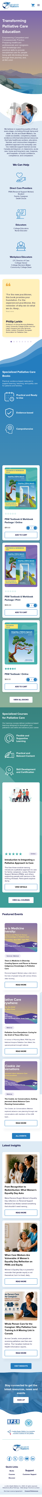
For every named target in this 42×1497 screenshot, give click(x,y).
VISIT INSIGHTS (21, 1366)
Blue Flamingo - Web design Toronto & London (25, 1488)
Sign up (21, 1400)
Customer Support (29, 1474)
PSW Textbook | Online (16, 674)
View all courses (21, 900)
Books (12, 1471)
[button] (11, 342)
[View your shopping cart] (32, 5)
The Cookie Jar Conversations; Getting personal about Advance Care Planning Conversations (21, 1101)
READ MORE (21, 985)
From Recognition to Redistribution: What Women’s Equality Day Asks (21, 1190)
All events (21, 1136)
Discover (12, 1478)
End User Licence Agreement (13, 1491)
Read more (10, 311)
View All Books (21, 700)
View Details (21, 887)
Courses (12, 1474)
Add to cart (21, 535)
